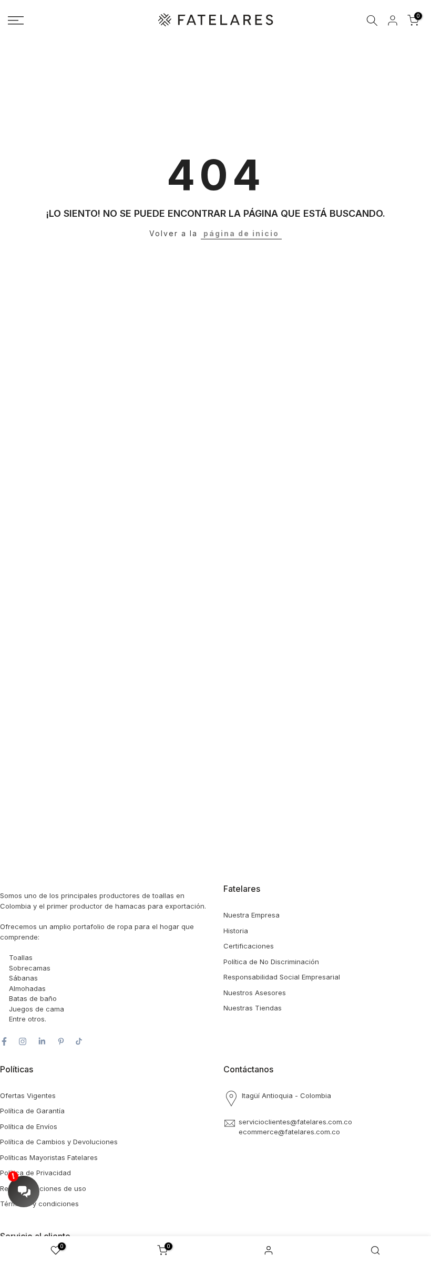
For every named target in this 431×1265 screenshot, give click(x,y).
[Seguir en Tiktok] (79, 1041)
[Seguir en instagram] (22, 1041)
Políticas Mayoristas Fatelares (49, 1157)
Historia (235, 930)
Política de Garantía (32, 1110)
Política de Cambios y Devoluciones (59, 1141)
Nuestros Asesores (254, 992)
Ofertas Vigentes (28, 1095)
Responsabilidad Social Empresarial (281, 977)
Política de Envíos (28, 1126)
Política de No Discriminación (271, 961)
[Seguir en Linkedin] (42, 1041)
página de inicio (241, 233)
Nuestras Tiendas (252, 1008)
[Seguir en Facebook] (4, 1041)
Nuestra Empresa (251, 915)
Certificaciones (248, 946)
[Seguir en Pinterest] (61, 1041)
